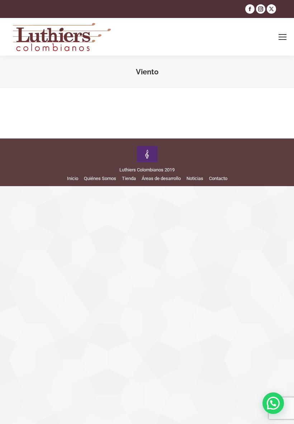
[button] (273, 403)
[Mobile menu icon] (282, 37)
